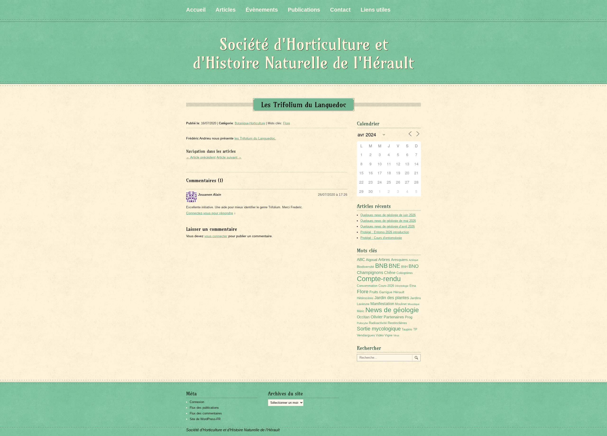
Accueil (196, 10)
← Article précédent (201, 157)
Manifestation (382, 303)
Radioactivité (378, 323)
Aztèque (413, 260)
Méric (360, 311)
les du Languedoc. (255, 138)
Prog (408, 317)
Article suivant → (229, 157)
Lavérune (363, 304)
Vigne (388, 335)
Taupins (407, 329)
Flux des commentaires (206, 413)
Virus (396, 335)
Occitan (363, 317)
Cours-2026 (386, 286)
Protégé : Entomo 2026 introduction (384, 232)
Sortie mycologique (379, 329)
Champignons (370, 272)
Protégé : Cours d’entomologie (381, 238)
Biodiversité (365, 267)
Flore (286, 123)
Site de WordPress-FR (205, 419)
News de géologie (392, 310)
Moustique (413, 304)
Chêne (389, 273)
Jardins (415, 298)
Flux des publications (204, 407)
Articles (226, 10)
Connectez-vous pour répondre (209, 213)
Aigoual (371, 260)
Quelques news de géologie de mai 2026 (388, 221)
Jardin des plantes (391, 297)
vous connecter (215, 236)
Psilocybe (362, 323)
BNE (394, 266)
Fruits (373, 292)
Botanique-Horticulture (250, 123)
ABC (361, 259)
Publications (304, 10)
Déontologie (402, 285)
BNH (404, 267)
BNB (381, 265)
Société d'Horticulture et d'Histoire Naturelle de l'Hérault (303, 53)
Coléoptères (404, 273)
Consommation (367, 286)
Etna (412, 286)
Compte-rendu (379, 279)
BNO (414, 266)
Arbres (384, 259)
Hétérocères (365, 298)
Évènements (262, 10)
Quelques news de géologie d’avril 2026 (387, 226)
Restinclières (397, 323)
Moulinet (401, 304)
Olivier (377, 316)
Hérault (398, 292)
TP (415, 329)
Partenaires (394, 317)
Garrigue (385, 292)
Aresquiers (399, 260)
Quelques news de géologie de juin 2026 (388, 215)
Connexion (197, 402)
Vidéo (380, 335)
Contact (340, 10)
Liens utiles (376, 10)
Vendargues (366, 335)
